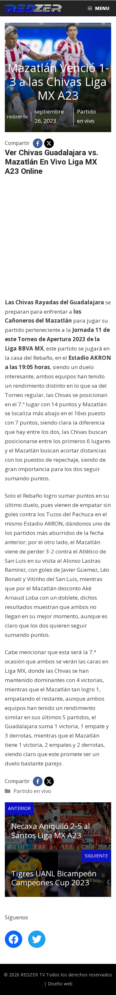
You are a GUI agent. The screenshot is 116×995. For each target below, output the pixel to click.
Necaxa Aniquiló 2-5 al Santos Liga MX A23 (50, 830)
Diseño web (60, 984)
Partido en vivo (32, 791)
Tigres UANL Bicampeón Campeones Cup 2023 (54, 878)
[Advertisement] (58, 240)
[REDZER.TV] (32, 8)
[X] (49, 143)
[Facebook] (38, 143)
